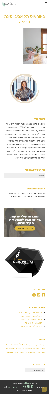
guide (38, 345)
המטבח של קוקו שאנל (33, 323)
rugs (26, 348)
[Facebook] (43, 295)
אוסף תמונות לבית (39, 352)
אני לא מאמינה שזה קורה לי (32, 319)
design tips (27, 345)
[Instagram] (34, 295)
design (11, 348)
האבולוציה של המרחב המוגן (31, 316)
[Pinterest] (38, 295)
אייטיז (15, 348)
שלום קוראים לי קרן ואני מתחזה (30, 312)
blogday (16, 352)
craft (21, 352)
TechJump (26, 383)
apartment (36, 348)
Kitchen (42, 348)
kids (7, 348)
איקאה (10, 352)
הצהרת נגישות (12, 387)
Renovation (9, 345)
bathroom (20, 348)
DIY (21, 344)
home (16, 345)
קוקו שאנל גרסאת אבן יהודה (31, 326)
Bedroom (31, 352)
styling (30, 348)
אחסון (25, 352)
